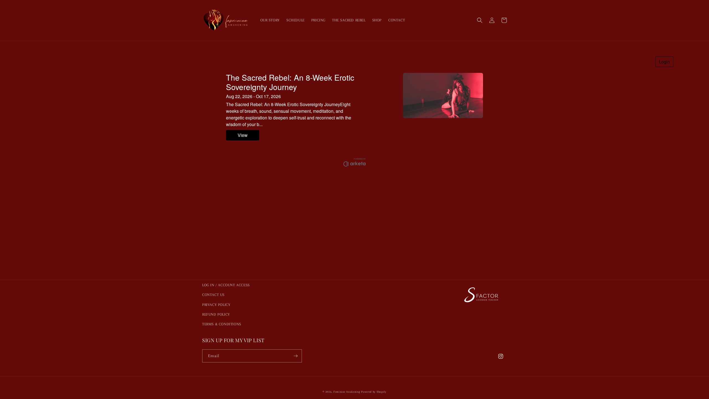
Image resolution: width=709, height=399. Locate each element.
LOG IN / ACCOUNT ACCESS (226, 285)
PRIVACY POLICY (216, 305)
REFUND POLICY (216, 314)
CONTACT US (213, 295)
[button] (480, 20)
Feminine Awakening (346, 391)
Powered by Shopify (373, 391)
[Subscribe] (295, 355)
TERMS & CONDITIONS (221, 324)
